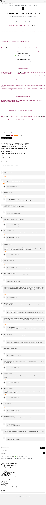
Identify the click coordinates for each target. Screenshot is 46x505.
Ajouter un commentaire (9, 168)
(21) (3, 477)
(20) (6, 480)
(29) (4, 471)
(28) (7, 473)
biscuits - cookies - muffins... (23, 11)
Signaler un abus (16, 498)
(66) (3, 466)
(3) (3, 488)
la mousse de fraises (25, 66)
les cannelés (40, 116)
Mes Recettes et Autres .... (23, 4)
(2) (4, 490)
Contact (11, 498)
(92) (9, 463)
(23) (10, 476)
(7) (9, 486)
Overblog (31, 496)
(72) (8, 465)
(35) (6, 467)
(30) (6, 468)
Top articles (7, 498)
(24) (5, 475)
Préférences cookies (37, 498)
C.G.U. (21, 498)
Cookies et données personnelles (28, 498)
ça (14, 121)
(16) (3, 482)
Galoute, (8, 47)
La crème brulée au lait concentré (23, 59)
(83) (4, 464)
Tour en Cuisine (33, 25)
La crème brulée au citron (23, 53)
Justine (22, 108)
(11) (4, 484)
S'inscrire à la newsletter (6, 138)
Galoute (19, 72)
